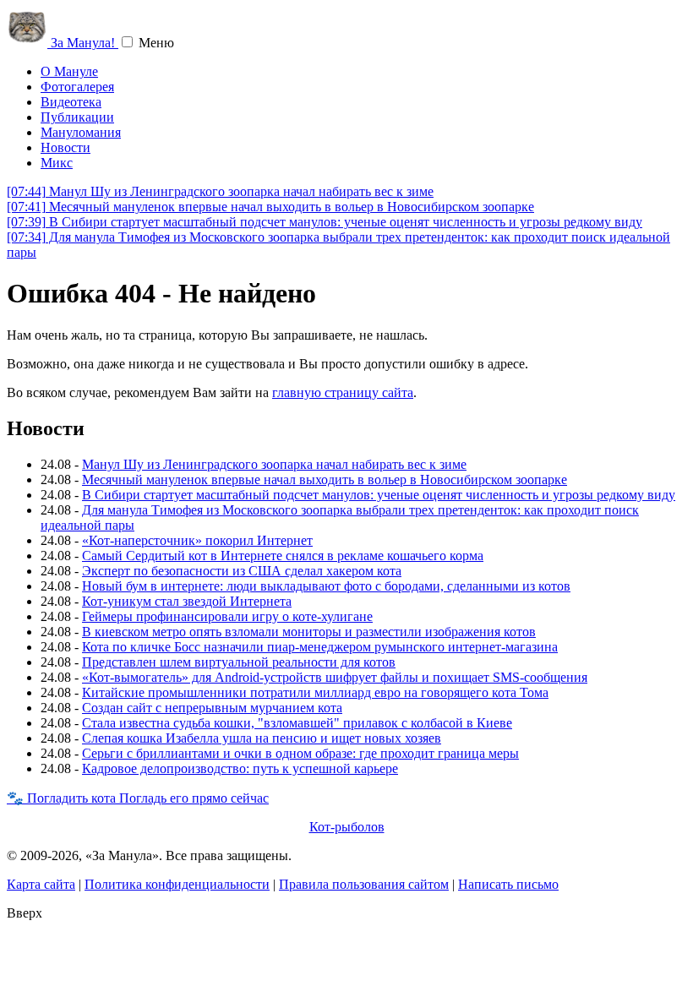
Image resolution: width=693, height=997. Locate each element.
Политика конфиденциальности (177, 884)
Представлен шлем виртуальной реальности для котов (239, 662)
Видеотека (71, 102)
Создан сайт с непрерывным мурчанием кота (212, 707)
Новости (65, 147)
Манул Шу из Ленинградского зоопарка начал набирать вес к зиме (220, 191)
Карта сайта (41, 884)
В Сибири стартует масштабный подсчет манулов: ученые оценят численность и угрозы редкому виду (324, 222)
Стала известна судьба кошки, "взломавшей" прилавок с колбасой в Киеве (297, 723)
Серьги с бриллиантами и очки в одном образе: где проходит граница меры (300, 753)
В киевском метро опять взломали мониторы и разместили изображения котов (309, 631)
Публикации (77, 117)
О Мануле (69, 71)
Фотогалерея (77, 86)
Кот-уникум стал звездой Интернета (187, 601)
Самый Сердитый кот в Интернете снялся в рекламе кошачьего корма (282, 555)
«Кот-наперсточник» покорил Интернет (197, 540)
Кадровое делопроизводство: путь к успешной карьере (240, 768)
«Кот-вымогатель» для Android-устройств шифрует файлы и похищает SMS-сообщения (334, 677)
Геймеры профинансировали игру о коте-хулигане (227, 616)
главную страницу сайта (342, 392)
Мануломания (81, 132)
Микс (57, 162)
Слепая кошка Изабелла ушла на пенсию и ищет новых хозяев (261, 738)
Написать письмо (508, 884)
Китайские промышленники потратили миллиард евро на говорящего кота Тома (315, 692)
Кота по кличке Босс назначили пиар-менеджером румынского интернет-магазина (320, 647)
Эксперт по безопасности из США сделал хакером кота (241, 571)
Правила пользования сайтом (364, 884)
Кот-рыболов (347, 827)
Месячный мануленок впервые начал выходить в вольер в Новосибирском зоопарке (270, 206)
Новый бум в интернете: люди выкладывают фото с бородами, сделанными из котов (326, 586)
